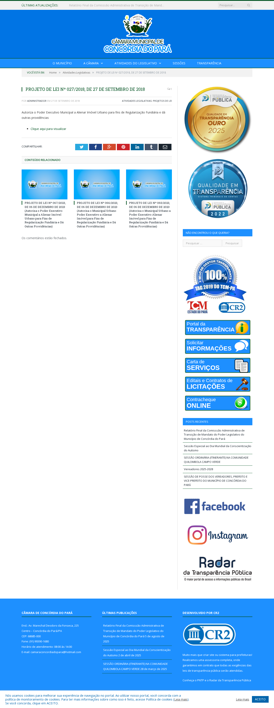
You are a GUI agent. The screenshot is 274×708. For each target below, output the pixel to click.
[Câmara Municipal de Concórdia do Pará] (137, 33)
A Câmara (91, 63)
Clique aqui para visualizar (48, 129)
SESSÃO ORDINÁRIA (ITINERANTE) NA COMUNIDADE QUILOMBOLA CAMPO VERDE (216, 460)
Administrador (36, 100)
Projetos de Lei (162, 100)
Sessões (179, 63)
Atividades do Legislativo (136, 63)
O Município (62, 63)
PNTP (200, 680)
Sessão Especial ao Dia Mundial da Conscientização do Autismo (113, 5)
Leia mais (181, 699)
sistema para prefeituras (235, 655)
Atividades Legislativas (137, 100)
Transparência (209, 63)
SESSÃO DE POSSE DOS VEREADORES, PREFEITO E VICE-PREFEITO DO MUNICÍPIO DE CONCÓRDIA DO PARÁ (215, 481)
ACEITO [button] (260, 699)
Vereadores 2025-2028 (198, 469)
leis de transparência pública (201, 671)
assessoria (212, 660)
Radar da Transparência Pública (230, 680)
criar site (208, 655)
